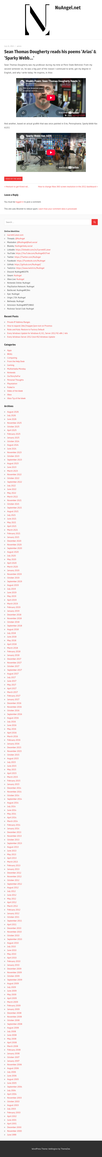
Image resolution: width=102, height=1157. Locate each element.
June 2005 (11, 1083)
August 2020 (13, 552)
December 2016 (14, 703)
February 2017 (13, 695)
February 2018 (13, 651)
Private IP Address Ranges (18, 322)
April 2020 (12, 563)
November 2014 (14, 791)
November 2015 (14, 751)
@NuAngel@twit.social (27, 242)
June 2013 (11, 850)
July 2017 (11, 677)
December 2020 (14, 541)
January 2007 (13, 1061)
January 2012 (13, 913)
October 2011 (13, 917)
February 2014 (13, 825)
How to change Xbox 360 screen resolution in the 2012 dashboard (67, 186)
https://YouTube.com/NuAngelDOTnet (33, 253)
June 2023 (11, 467)
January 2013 (13, 869)
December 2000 (14, 1127)
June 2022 (11, 489)
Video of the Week (13, 179)
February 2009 (13, 1005)
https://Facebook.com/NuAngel (31, 260)
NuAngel (18, 275)
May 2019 (11, 596)
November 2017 (14, 662)
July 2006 (11, 1072)
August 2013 (13, 847)
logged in (20, 201)
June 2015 (11, 766)
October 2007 (13, 1057)
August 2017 (13, 673)
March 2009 (12, 1002)
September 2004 (14, 1086)
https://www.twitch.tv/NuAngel (30, 268)
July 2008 (11, 1031)
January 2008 (13, 1053)
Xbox (9, 394)
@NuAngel (20, 238)
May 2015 (11, 769)
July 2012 (11, 891)
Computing (12, 357)
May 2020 (11, 559)
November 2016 (14, 707)
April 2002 (12, 1116)
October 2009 (13, 976)
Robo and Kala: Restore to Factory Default (25, 329)
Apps (9, 350)
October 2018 (13, 622)
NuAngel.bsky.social (23, 246)
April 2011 (11, 924)
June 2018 (11, 636)
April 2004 (12, 1094)
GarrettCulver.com (15, 235)
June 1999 (11, 1134)
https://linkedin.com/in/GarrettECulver (33, 249)
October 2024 (13, 441)
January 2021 (13, 537)
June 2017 (11, 681)
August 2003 (13, 1105)
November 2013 (14, 836)
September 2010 (14, 939)
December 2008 (14, 1013)
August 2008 (13, 1027)
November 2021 (14, 500)
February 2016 (13, 740)
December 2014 (14, 788)
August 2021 (13, 511)
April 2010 (12, 957)
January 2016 (13, 743)
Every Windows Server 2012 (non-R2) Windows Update (31, 336)
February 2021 (13, 533)
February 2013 (13, 865)
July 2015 (11, 762)
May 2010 (11, 954)
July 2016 (11, 721)
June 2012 (11, 895)
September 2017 (14, 670)
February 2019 (13, 607)
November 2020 (14, 544)
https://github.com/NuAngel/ (27, 264)
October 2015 (13, 754)
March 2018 (12, 647)
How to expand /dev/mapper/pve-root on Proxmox (29, 325)
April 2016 (12, 732)
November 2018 (14, 618)
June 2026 (11, 419)
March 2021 (12, 529)
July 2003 (11, 1108)
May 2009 (11, 994)
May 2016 (11, 729)
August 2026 (13, 411)
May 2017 (11, 684)
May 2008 (11, 1038)
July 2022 (11, 485)
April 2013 (11, 858)
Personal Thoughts (15, 379)
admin (19, 46)
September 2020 (14, 548)
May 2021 (11, 522)
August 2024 (13, 445)
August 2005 (13, 1079)
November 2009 (14, 972)
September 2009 (14, 979)
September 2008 (14, 1024)
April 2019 (11, 600)
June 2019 (11, 592)
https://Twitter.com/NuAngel (28, 257)
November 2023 (14, 452)
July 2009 (11, 987)
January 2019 (13, 611)
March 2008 (12, 1046)
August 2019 (13, 585)
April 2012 (11, 902)
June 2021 (11, 518)
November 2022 (14, 474)
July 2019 (11, 588)
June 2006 (12, 1075)
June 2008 (12, 1035)
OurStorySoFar (13, 376)
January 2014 (13, 828)
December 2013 (14, 832)
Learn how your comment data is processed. (57, 208)
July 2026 (11, 415)
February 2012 (13, 909)
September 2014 (14, 799)
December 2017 (14, 659)
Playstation (12, 383)
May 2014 (11, 813)
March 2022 (12, 496)
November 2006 (14, 1064)
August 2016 (13, 718)
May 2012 (11, 898)
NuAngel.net (68, 7)
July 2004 (11, 1090)
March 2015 (12, 777)
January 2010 (13, 965)
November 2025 (14, 422)
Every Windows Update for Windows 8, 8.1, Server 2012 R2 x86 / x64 (37, 333)
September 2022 (14, 482)
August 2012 (13, 887)
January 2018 (13, 655)
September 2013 (14, 843)
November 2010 (14, 931)
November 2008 (14, 1016)
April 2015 (11, 773)
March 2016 (12, 736)
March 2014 (12, 821)
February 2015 (13, 780)
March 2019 (12, 603)
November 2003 (14, 1097)
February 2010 (13, 961)
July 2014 (11, 806)
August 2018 (13, 629)
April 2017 (11, 688)
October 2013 (13, 839)
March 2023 (12, 470)
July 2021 (11, 515)
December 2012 (14, 872)
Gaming (10, 365)
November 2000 (14, 1131)
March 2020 (12, 566)
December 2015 (14, 747)
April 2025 (11, 430)
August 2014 (13, 802)
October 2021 (13, 504)
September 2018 (14, 625)
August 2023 (13, 463)
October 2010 (13, 935)
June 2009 (11, 990)
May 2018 (11, 640)
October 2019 (13, 577)
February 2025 (13, 434)
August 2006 (13, 1068)
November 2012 (14, 876)
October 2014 (13, 795)
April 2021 (11, 526)
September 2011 (14, 920)
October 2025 (13, 426)
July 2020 (11, 555)
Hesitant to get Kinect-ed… (17, 186)
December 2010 (14, 928)
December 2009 (14, 968)
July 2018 (11, 633)
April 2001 (12, 1123)
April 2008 (12, 1042)
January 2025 (13, 437)
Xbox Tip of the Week (16, 398)
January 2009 (13, 1009)
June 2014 (11, 810)
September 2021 (14, 507)
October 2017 (13, 666)
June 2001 (11, 1120)
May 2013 (11, 854)
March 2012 (12, 906)
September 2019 (14, 581)
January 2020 (13, 570)
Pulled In (11, 387)
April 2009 (12, 998)
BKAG (9, 354)
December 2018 (14, 614)
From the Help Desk (16, 361)
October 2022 (13, 478)
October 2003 (13, 1101)
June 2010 (11, 950)
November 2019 (14, 574)
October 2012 (13, 880)
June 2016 (11, 725)
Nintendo (11, 372)
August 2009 (13, 983)
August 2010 (13, 943)
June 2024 (11, 448)
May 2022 (11, 493)
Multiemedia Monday (16, 368)
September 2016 (14, 714)
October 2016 (13, 710)
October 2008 (13, 1020)
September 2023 (14, 459)
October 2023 (13, 456)
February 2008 (14, 1049)
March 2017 (12, 692)
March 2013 (12, 861)
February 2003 (13, 1112)
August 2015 (13, 758)
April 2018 (12, 644)
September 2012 (14, 884)
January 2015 (13, 784)
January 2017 (13, 699)
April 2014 (11, 817)
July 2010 (11, 946)
